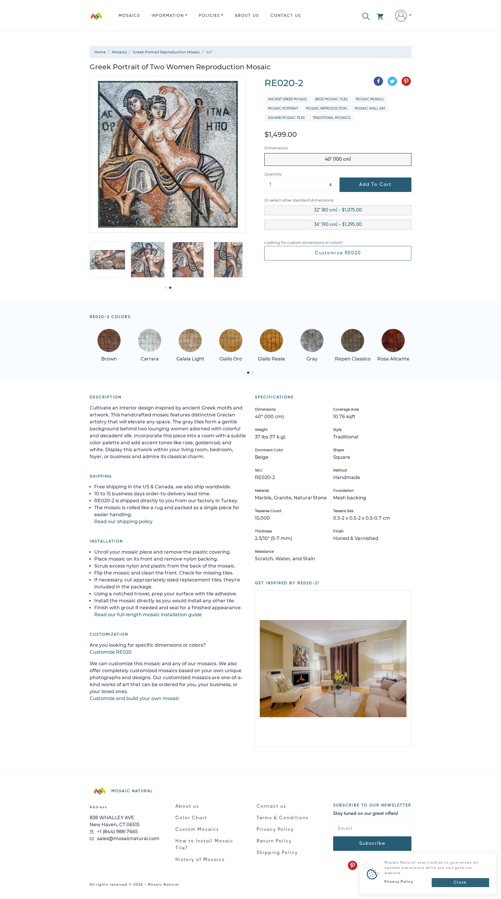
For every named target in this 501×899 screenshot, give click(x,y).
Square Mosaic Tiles (286, 118)
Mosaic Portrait (283, 108)
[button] (366, 16)
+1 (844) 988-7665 (117, 831)
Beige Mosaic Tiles (331, 99)
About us (247, 16)
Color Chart (191, 818)
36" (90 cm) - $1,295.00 (338, 224)
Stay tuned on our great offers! (365, 813)
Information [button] (168, 16)
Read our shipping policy (123, 521)
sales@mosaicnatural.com (127, 838)
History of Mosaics (200, 860)
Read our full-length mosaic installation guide (148, 614)
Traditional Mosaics (332, 118)
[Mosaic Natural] (97, 20)
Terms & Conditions (282, 818)
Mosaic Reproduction (326, 108)
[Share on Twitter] (392, 81)
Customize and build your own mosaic (134, 698)
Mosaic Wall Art (370, 108)
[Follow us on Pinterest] (352, 865)
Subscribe (372, 843)
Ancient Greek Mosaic (287, 99)
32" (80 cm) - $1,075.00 (338, 210)
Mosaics (129, 16)
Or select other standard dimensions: (299, 200)
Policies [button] (209, 16)
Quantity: (273, 174)
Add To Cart (375, 184)
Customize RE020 (338, 253)
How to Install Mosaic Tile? (204, 845)
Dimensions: (276, 148)
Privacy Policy (275, 829)
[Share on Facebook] (378, 81)
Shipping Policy (277, 853)
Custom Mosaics (197, 829)
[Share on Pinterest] (406, 81)
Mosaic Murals (370, 99)
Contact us (286, 16)
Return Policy (274, 841)
